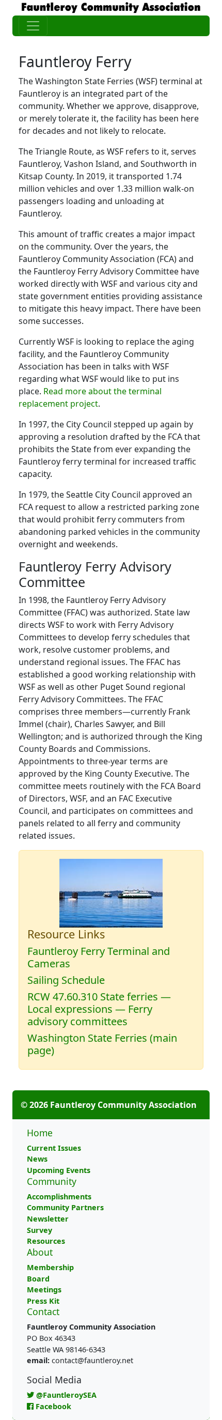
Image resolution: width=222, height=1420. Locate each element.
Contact (43, 1311)
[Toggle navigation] (33, 26)
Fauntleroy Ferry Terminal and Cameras (98, 957)
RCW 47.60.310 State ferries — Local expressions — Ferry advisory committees (99, 1009)
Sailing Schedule (66, 980)
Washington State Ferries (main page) (102, 1044)
